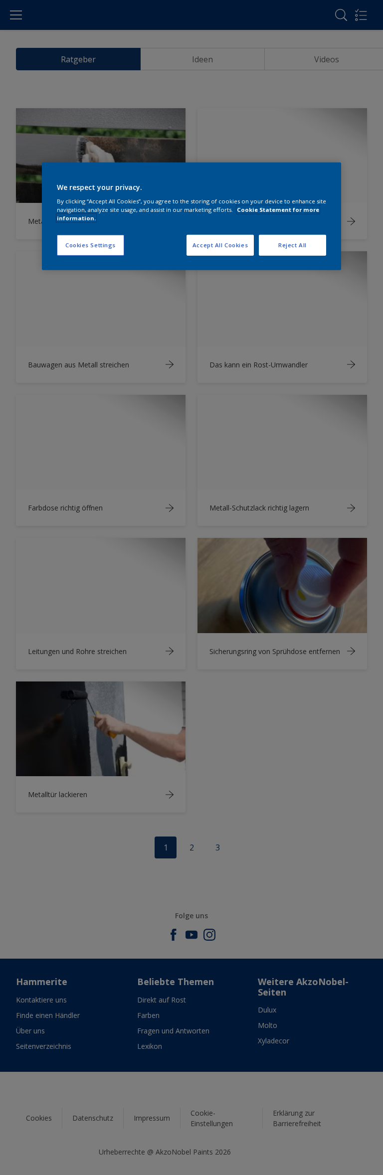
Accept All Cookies (220, 245)
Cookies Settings (90, 245)
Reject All (292, 245)
